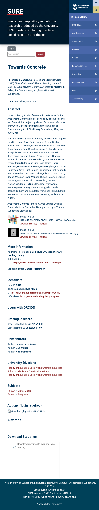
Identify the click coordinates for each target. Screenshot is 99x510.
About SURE (77, 41)
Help (74, 90)
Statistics (76, 74)
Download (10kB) (28, 236)
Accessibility (77, 99)
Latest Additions (79, 66)
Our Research (78, 33)
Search (75, 58)
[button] (9, 411)
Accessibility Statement (49, 504)
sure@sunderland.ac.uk (53, 489)
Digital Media (24, 390)
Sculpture (23, 394)
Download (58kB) (28, 223)
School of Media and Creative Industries (28, 371)
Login (11, 48)
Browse (75, 49)
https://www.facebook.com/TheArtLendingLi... (38, 262)
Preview (43, 223)
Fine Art (11, 390)
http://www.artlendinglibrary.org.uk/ (39, 296)
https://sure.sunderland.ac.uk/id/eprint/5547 (36, 292)
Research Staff (79, 82)
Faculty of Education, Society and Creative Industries (34, 367)
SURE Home (77, 25)
